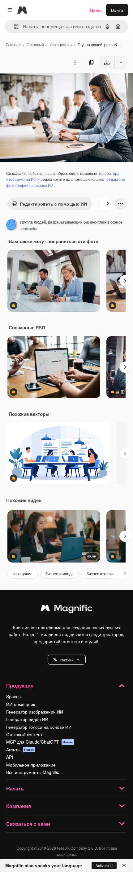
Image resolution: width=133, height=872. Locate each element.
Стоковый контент (24, 734)
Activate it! (104, 865)
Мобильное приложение (31, 765)
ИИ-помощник (20, 704)
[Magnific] (66, 609)
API (9, 757)
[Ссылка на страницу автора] (11, 225)
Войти (117, 10)
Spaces (13, 696)
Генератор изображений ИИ (34, 712)
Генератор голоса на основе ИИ (38, 727)
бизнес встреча (100, 573)
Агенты (20, 749)
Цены (96, 10)
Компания (18, 806)
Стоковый (35, 44)
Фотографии (61, 44)
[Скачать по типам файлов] (120, 62)
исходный (41, 83)
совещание (22, 573)
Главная (13, 44)
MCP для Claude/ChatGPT (39, 742)
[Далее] (107, 204)
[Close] (124, 865)
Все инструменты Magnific (32, 772)
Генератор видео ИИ (27, 719)
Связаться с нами (28, 823)
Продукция (19, 685)
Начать (15, 788)
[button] (67, 660)
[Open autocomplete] (13, 26)
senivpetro (28, 228)
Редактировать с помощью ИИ (53, 204)
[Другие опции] (75, 62)
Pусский (67, 659)
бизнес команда (59, 573)
